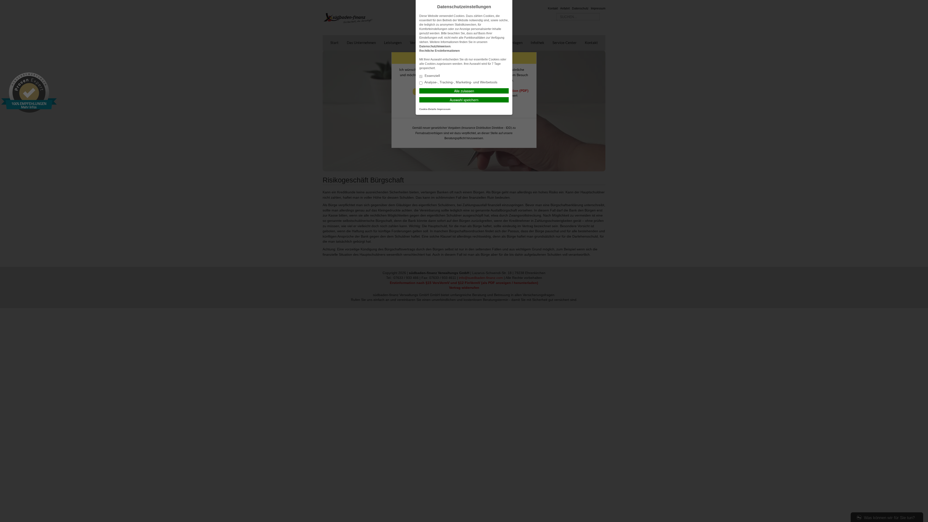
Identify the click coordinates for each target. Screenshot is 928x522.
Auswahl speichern (464, 99)
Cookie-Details (427, 109)
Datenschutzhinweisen (434, 46)
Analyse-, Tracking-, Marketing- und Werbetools (460, 82)
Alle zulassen (464, 90)
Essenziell (432, 76)
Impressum (443, 109)
